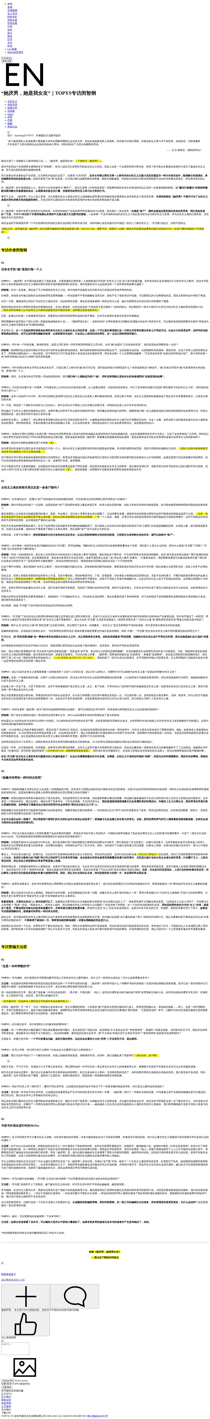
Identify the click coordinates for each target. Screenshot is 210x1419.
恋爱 (9, 120)
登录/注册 (6, 61)
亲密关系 (12, 104)
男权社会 (12, 126)
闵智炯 (11, 111)
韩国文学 (12, 108)
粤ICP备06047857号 (97, 1416)
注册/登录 (6, 1387)
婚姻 (9, 123)
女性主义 (12, 101)
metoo (10, 114)
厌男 (9, 117)
